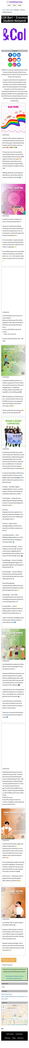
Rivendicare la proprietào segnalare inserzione (8, 960)
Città (15, 5)
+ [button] (3, 1007)
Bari (11, 10)
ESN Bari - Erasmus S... (15, 1018)
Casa (10, 5)
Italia (7, 10)
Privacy (7, 1038)
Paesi (20, 5)
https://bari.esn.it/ (6, 994)
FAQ (14, 1038)
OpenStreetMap (19, 1024)
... (17, 101)
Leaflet (8, 1024)
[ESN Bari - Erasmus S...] (15, 1015)
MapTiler (13, 1024)
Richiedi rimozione (7, 965)
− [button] (3, 1009)
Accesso (21, 1038)
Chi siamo (10, 1034)
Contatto (19, 1034)
